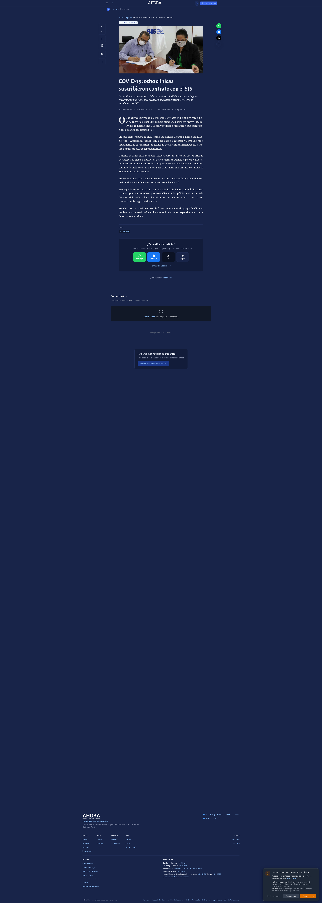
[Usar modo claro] (197, 3)
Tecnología (100, 843)
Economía (86, 847)
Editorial (114, 840)
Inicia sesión (149, 316)
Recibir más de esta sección (152, 363)
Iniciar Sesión (234, 840)
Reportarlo (167, 278)
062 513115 (197, 868)
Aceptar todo (308, 896)
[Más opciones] (102, 61)
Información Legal (89, 867)
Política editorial (197, 900)
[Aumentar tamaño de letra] (102, 26)
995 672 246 (182, 863)
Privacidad (154, 900)
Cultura (99, 840)
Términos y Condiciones (91, 879)
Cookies (85, 883)
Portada (128, 840)
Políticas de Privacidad (90, 871)
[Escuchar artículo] (102, 54)
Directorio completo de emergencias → (177, 877)
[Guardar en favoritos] (102, 39)
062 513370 (217, 874)
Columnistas (115, 843)
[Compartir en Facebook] (218, 31)
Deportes (116, 9)
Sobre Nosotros (88, 864)
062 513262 (188, 868)
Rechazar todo (273, 896)
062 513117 (178, 868)
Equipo (188, 900)
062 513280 (181, 871)
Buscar (128, 843)
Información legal (210, 900)
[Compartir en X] (218, 37)
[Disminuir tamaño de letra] (102, 32)
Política (85, 840)
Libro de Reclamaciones (91, 886)
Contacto (236, 843)
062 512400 (201, 874)
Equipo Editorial (88, 875)
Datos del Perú (131, 847)
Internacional (87, 851)
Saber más (291, 878)
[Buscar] (113, 3)
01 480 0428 (182, 866)
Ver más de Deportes (159, 266)
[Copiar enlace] (218, 43)
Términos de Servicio (166, 900)
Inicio (121, 17)
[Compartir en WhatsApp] (218, 25)
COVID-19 (124, 231)
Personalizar (291, 896)
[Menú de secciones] (107, 3)
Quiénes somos (179, 900)
